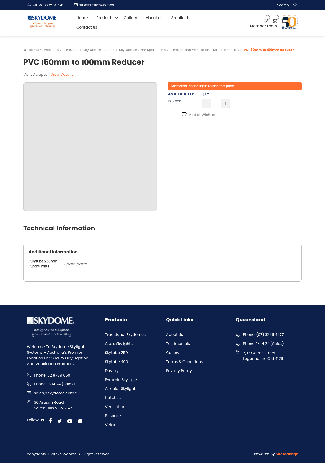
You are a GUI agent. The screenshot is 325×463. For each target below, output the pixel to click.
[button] (150, 199)
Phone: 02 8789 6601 (52, 375)
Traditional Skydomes (125, 335)
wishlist (266, 21)
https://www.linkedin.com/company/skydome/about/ (81, 421)
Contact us (86, 27)
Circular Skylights (121, 389)
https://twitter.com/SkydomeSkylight (60, 421)
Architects (181, 18)
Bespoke (113, 416)
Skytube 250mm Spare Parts (142, 50)
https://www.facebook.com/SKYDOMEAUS (50, 420)
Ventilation (115, 407)
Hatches (113, 398)
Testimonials (178, 344)
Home (82, 18)
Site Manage (287, 454)
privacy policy (179, 371)
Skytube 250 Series (98, 50)
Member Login (263, 26)
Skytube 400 (116, 362)
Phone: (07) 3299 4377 (263, 335)
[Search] (295, 5)
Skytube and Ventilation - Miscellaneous (203, 50)
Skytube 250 (116, 353)
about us (174, 335)
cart (274, 21)
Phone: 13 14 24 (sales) (54, 384)
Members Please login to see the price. (203, 86)
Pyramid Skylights (121, 380)
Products (104, 18)
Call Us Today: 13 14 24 (48, 4)
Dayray (111, 371)
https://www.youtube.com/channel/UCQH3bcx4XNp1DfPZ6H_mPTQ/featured (70, 421)
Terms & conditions (184, 362)
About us (154, 18)
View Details (61, 74)
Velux (110, 425)
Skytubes (71, 50)
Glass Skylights (119, 344)
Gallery (130, 18)
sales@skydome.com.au (96, 4)
